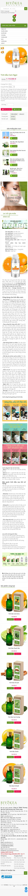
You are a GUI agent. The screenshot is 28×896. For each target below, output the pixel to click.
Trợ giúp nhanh (18, 856)
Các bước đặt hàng (18, 866)
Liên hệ (2, 43)
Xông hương (14, 114)
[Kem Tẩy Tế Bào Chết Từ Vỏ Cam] (5, 135)
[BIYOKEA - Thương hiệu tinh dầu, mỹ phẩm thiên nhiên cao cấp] (14, 3)
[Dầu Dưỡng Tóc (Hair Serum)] (5, 153)
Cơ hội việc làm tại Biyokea (7, 860)
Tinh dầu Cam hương (14, 717)
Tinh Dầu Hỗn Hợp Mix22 (17, 142)
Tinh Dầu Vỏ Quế (14, 682)
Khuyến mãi (3, 33)
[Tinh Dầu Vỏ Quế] (14, 671)
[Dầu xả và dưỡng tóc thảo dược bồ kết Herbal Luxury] (5, 161)
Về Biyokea (4, 856)
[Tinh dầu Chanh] (14, 740)
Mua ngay (17, 109)
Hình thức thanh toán (19, 862)
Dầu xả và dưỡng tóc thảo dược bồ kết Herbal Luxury (17, 159)
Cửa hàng (3, 35)
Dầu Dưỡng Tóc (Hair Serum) (18, 150)
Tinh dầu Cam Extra (14, 614)
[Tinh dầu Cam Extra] (14, 602)
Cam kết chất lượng (19, 864)
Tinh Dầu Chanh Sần (14, 648)
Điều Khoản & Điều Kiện (20, 858)
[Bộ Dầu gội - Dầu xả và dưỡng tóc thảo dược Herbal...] (5, 171)
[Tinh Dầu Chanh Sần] (14, 637)
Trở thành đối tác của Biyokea (6, 862)
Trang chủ (3, 29)
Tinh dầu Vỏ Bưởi (14, 786)
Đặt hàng (10, 619)
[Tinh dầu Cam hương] (14, 705)
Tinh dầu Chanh (14, 751)
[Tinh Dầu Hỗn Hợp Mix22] (5, 144)
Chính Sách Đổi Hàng (19, 868)
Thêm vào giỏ (7, 109)
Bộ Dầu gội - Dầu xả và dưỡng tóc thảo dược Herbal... (16, 170)
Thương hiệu (4, 37)
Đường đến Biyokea (6, 865)
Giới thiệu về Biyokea (6, 858)
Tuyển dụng (4, 41)
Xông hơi (21, 114)
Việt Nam (13, 119)
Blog (2, 39)
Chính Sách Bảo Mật (19, 860)
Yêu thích (18, 619)
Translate (12, 12)
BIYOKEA (13, 116)
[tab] (9, 213)
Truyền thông (4, 31)
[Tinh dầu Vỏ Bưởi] (14, 774)
